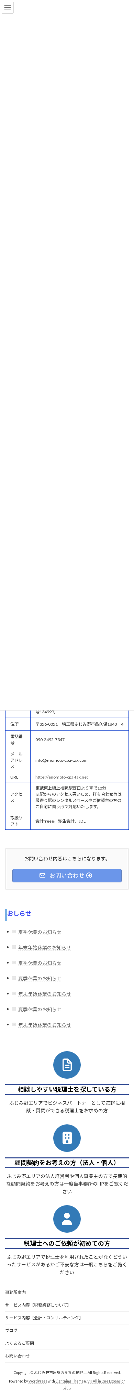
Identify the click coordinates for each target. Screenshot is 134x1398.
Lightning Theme (69, 1381)
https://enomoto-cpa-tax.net (61, 777)
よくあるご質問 (19, 1343)
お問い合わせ (17, 1355)
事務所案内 (15, 1292)
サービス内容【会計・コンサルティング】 (44, 1317)
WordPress (38, 1381)
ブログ (11, 1330)
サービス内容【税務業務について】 (38, 1305)
